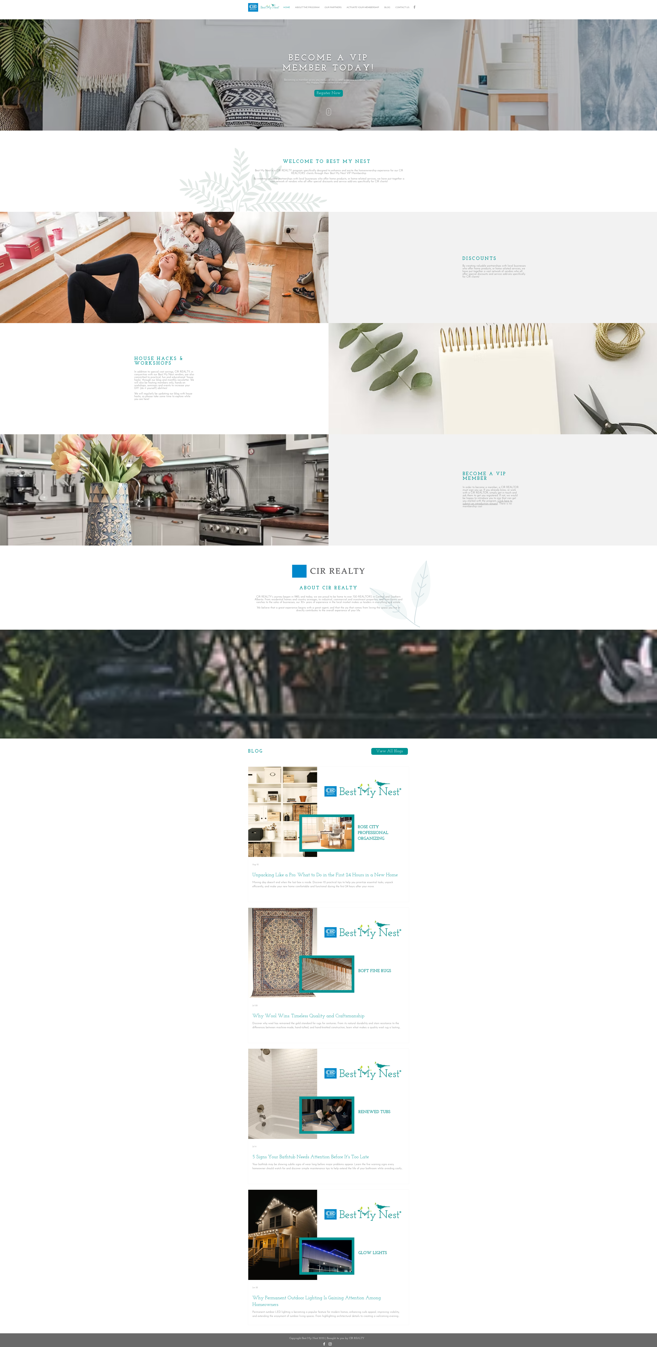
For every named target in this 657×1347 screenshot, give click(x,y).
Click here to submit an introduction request (487, 502)
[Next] (639, 75)
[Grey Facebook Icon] (414, 7)
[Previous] (18, 75)
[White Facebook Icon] (324, 1344)
